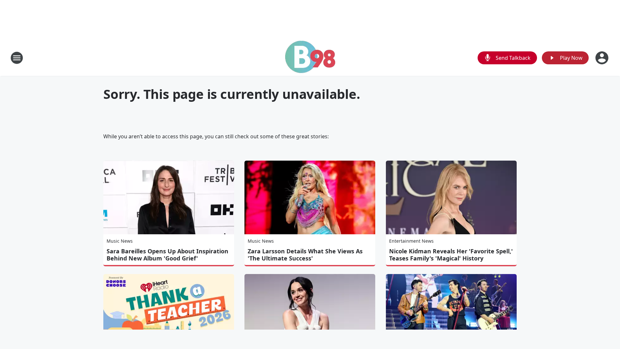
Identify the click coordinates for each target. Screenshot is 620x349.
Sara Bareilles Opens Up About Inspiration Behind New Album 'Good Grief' (167, 255)
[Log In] (602, 57)
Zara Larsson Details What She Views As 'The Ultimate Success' (305, 255)
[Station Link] (310, 58)
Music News (120, 241)
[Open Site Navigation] (16, 57)
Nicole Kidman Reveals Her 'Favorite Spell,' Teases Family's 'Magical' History (451, 255)
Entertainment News (411, 241)
